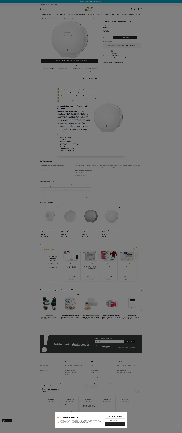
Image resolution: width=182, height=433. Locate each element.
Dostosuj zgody (114, 420)
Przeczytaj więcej (84, 422)
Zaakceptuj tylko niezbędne (114, 416)
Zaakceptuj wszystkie (115, 424)
